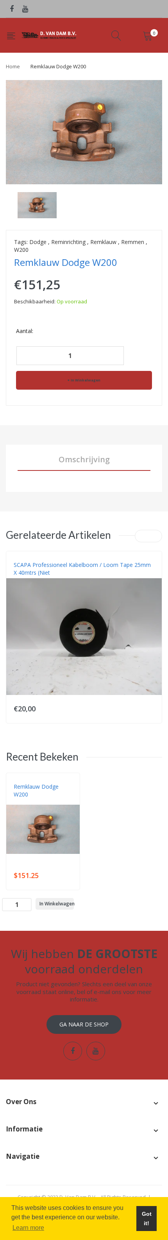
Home (13, 66)
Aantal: (24, 331)
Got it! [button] (147, 1218)
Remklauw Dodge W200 (36, 790)
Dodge (37, 242)
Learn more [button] (28, 1227)
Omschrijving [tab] (84, 459)
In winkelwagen (85, 380)
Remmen (132, 242)
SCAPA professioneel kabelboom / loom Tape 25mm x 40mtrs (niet (82, 568)
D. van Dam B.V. (32, 802)
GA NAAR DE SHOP (84, 1024)
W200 (21, 249)
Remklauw (103, 242)
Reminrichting (68, 242)
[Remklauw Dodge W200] (37, 204)
